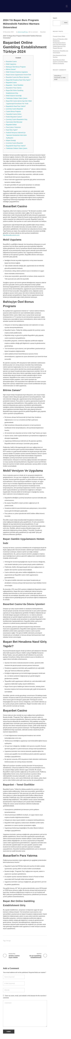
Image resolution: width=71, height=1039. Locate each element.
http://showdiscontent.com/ (11, 235)
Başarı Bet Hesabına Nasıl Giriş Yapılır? (18, 80)
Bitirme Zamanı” (11, 69)
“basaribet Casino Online (13, 114)
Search (55, 18)
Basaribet (43, 32)
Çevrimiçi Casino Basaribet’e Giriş (16, 119)
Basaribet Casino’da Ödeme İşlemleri (17, 77)
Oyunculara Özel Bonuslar (14, 122)
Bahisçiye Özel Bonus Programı (16, 67)
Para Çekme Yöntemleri (13, 127)
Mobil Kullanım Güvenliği (13, 95)
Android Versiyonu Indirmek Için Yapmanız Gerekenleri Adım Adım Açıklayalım (16, 135)
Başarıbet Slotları (11, 124)
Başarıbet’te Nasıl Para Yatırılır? (16, 106)
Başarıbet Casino (11, 82)
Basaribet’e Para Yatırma (13, 88)
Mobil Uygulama (11, 64)
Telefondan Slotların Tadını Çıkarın (16, 98)
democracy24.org (23, 32)
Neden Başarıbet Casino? (14, 116)
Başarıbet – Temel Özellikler (14, 85)
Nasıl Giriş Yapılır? (11, 130)
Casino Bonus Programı (13, 111)
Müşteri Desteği (11, 140)
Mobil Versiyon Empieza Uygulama (17, 72)
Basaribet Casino (11, 61)
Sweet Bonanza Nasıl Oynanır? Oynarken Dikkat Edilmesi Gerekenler (60, 61)
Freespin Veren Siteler (59, 36)
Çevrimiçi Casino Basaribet (14, 109)
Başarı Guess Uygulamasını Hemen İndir (18, 74)
